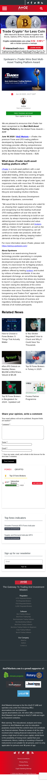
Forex (8, 469)
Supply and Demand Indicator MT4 (18, 535)
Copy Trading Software (23, 630)
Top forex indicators (15, 517)
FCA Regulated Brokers (23, 601)
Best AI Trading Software (23, 632)
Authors (23, 643)
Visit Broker (37, 483)
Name (5, 442)
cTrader (5, 169)
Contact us (23, 645)
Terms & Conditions (23, 758)
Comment (6, 424)
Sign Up (23, 567)
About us (23, 640)
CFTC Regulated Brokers (23, 598)
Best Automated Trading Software (23, 619)
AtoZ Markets (22, 136)
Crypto (19, 469)
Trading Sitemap (24, 765)
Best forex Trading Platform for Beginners (23, 627)
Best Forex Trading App (23, 617)
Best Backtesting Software (24, 622)
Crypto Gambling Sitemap (23, 768)
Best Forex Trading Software (23, 624)
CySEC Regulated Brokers (23, 606)
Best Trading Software (23, 614)
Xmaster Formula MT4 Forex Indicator (19, 526)
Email (4, 448)
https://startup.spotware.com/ (14, 246)
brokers (29, 270)
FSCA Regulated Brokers (23, 603)
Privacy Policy (23, 762)
